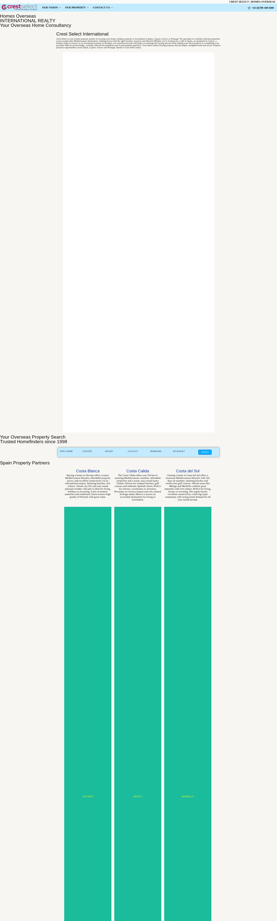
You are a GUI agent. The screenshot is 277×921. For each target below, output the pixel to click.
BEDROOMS (155, 451)
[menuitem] (260, 8)
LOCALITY (133, 451)
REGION (109, 451)
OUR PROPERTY (75, 7)
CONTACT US (101, 7)
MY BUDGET (179, 451)
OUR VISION (50, 7)
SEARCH (205, 452)
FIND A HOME (66, 451)
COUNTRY (87, 451)
